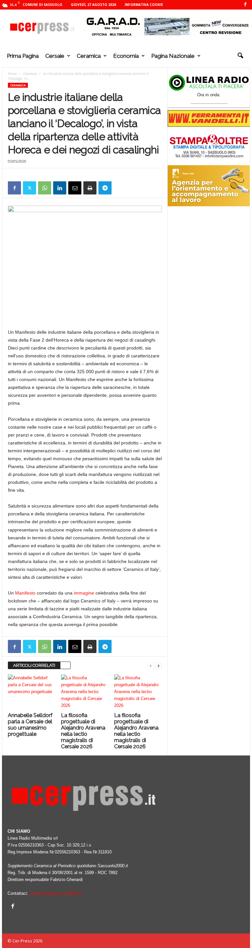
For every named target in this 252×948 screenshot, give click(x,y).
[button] (240, 56)
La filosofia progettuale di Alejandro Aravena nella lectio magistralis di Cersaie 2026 (83, 731)
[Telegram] (105, 187)
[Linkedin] (59, 187)
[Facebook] (245, 5)
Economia (126, 56)
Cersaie (54, 56)
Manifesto (25, 593)
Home (12, 73)
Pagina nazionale (173, 56)
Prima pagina (23, 56)
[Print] (89, 187)
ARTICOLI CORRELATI (34, 665)
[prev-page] (150, 665)
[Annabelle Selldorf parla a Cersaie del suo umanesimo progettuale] (31, 692)
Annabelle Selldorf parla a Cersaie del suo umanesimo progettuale (30, 724)
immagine (84, 593)
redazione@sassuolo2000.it (56, 893)
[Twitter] (29, 187)
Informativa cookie (144, 4)
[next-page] (158, 665)
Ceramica (89, 56)
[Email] (74, 187)
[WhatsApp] (44, 187)
